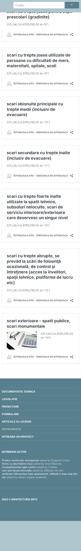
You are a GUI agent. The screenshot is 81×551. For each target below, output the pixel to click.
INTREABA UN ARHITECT (18, 436)
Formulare (10, 414)
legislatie (9, 399)
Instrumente (11, 429)
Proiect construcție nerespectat (20, 460)
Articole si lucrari (16, 421)
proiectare (10, 406)
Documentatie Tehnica (18, 391)
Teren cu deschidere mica (17, 463)
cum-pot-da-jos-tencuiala (17, 470)
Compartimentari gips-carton (19, 467)
